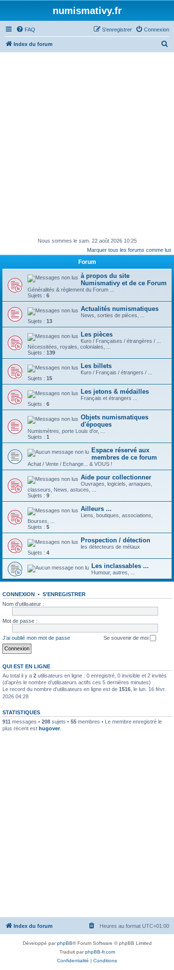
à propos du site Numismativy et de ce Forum (124, 279)
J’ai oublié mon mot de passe (36, 638)
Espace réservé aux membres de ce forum (124, 454)
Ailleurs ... (96, 508)
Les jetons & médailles (115, 391)
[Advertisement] (87, 144)
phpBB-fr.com (100, 952)
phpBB (64, 943)
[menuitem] (25, 29)
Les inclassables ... (120, 566)
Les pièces (97, 334)
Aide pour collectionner (116, 477)
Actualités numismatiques (120, 308)
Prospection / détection (115, 540)
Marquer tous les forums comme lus (129, 250)
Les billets (96, 366)
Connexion (18, 594)
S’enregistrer (64, 594)
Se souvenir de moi (126, 638)
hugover (49, 728)
